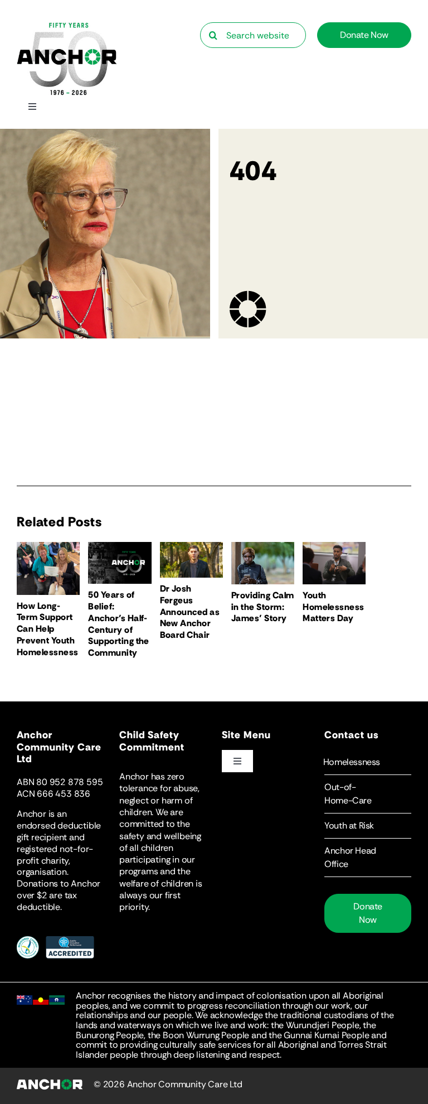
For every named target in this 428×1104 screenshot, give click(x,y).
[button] (367, 762)
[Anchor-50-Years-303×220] (67, 26)
